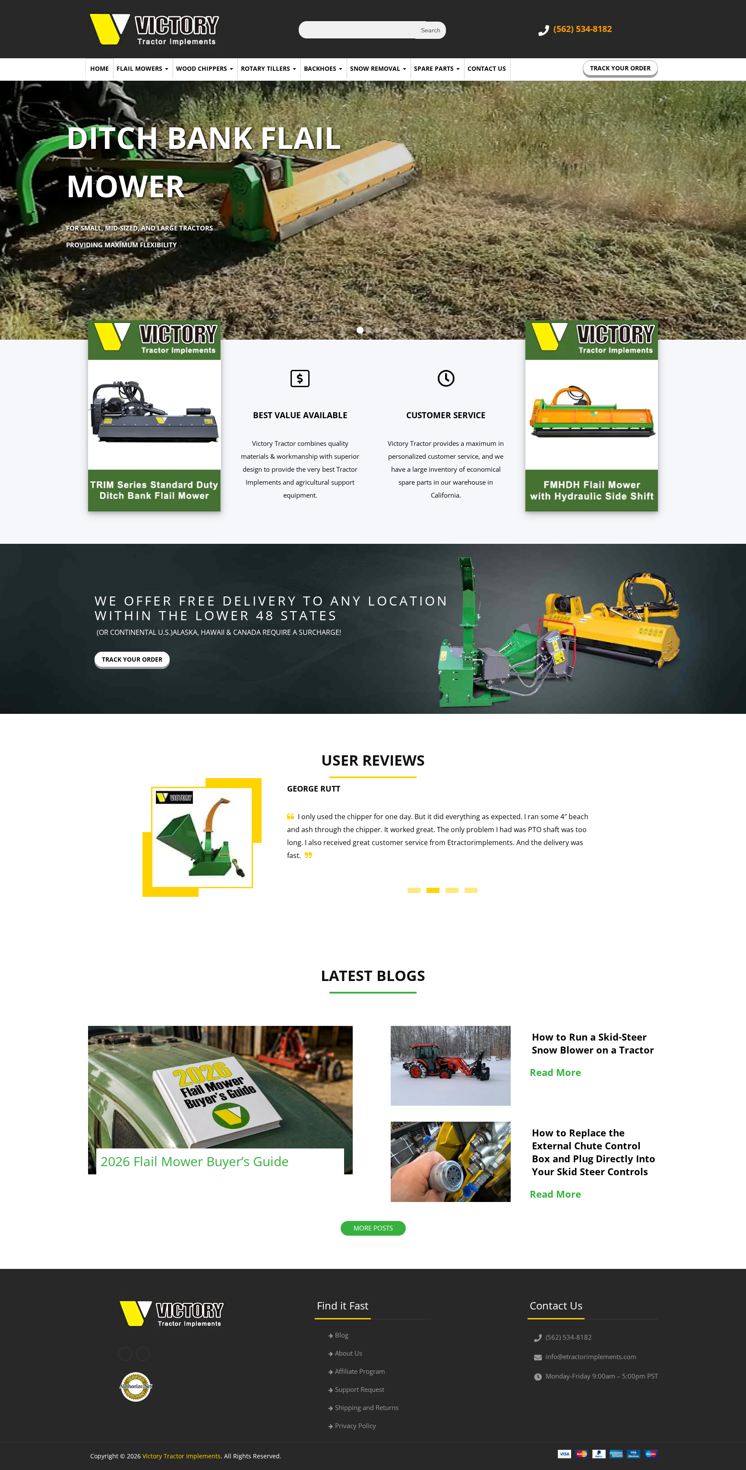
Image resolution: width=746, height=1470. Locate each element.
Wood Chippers (202, 68)
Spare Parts (434, 68)
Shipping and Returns (366, 1407)
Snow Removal (376, 68)
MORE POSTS (373, 1228)
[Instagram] (143, 1354)
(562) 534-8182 (582, 29)
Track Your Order (620, 68)
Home (99, 68)
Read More (555, 1072)
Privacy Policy (355, 1425)
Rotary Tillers (266, 68)
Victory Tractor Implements (181, 1456)
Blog (341, 1335)
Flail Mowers (140, 68)
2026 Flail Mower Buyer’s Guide (195, 1161)
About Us (348, 1353)
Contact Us (487, 68)
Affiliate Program (360, 1371)
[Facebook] (125, 1354)
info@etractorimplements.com (591, 1356)
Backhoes (321, 68)
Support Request (359, 1389)
